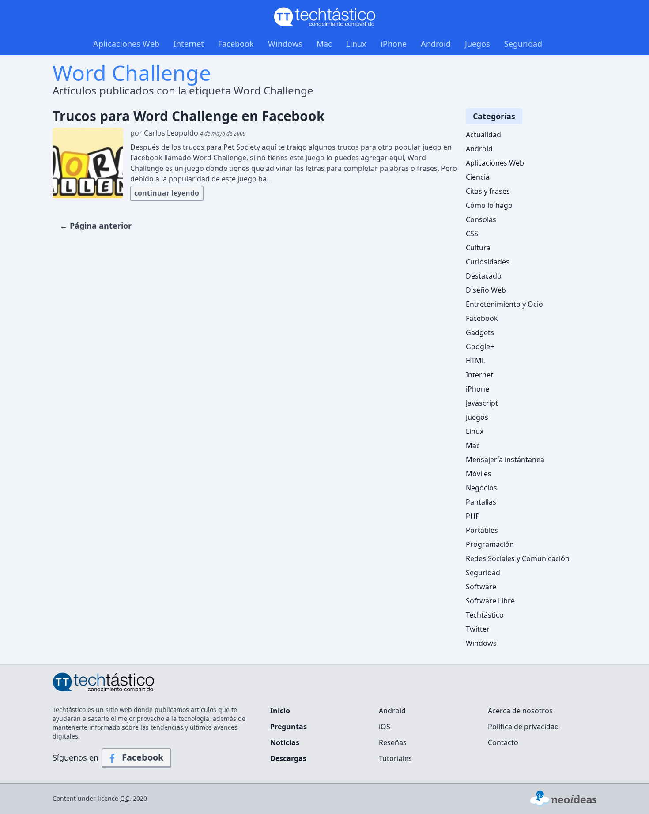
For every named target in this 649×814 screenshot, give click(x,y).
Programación (490, 544)
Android (436, 43)
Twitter (478, 629)
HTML (475, 361)
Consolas (481, 219)
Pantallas (481, 502)
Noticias (284, 742)
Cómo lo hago (489, 205)
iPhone (394, 43)
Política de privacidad (523, 726)
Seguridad (523, 43)
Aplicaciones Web (126, 43)
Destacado (484, 276)
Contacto (503, 742)
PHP (473, 516)
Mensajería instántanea (505, 459)
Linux (356, 43)
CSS (472, 233)
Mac (324, 43)
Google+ (480, 346)
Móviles (478, 474)
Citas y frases (488, 191)
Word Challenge (132, 72)
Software (481, 587)
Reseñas (393, 742)
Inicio (280, 711)
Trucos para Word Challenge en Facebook (189, 116)
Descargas (288, 758)
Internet (189, 43)
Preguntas (288, 726)
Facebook (236, 43)
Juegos (477, 43)
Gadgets (480, 332)
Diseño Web (486, 290)
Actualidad (483, 134)
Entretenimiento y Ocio (504, 304)
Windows (285, 43)
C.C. (125, 798)
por (188, 133)
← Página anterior (96, 225)
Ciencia (478, 177)
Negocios (481, 488)
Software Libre (490, 601)
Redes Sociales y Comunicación (518, 558)
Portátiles (482, 530)
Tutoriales (395, 758)
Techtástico (485, 615)
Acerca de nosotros (520, 711)
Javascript (482, 403)
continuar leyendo (166, 193)
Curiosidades (487, 262)
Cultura (478, 247)
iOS (384, 726)
